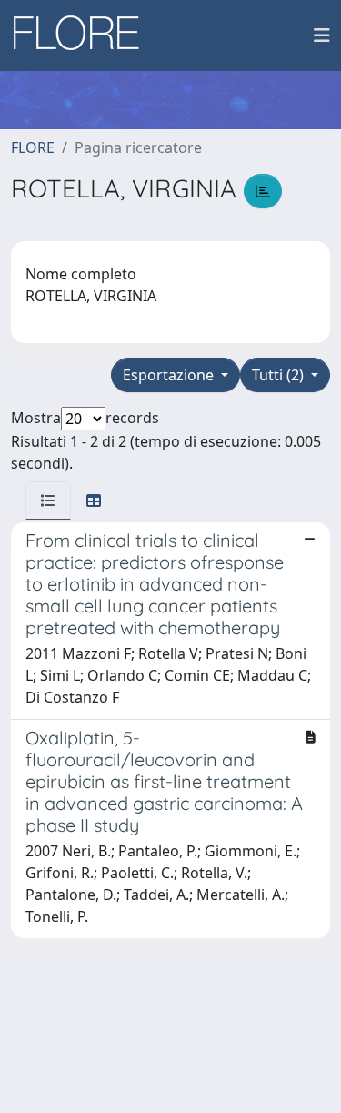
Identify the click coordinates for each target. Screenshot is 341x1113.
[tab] (48, 500)
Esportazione (170, 375)
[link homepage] (83, 35)
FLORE (33, 147)
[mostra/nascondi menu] (322, 35)
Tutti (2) (279, 375)
